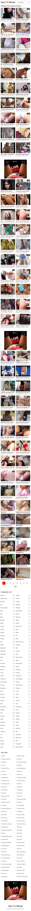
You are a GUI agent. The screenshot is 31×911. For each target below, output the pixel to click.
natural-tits (23, 626)
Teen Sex (19, 759)
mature (23, 614)
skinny (26, 282)
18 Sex (3, 756)
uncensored (23, 706)
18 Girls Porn (5, 839)
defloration (7, 651)
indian (7, 719)
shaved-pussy (23, 685)
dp (14, 222)
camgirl (7, 626)
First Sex (4, 793)
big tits (6, 21)
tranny (27, 140)
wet (23, 731)
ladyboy (8, 36)
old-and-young (23, 641)
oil (23, 635)
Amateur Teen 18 (6, 802)
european (7, 663)
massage (23, 607)
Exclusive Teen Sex (6, 808)
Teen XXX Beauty (21, 851)
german (7, 694)
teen (29, 36)
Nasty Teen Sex (5, 796)
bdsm (25, 192)
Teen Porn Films (21, 780)
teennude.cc (5, 777)
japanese (7, 731)
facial (7, 672)
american (7, 601)
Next (15, 586)
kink (7, 737)
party (23, 654)
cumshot (18, 21)
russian (23, 672)
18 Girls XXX (5, 820)
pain (23, 648)
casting (7, 632)
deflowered (7, 654)
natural (23, 623)
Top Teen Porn (20, 817)
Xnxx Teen (4, 805)
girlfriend (7, 697)
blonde (26, 364)
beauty (7, 623)
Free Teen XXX (20, 870)
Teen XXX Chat (20, 845)
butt (22, 423)
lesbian (23, 595)
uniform (23, 713)
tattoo (23, 697)
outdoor (12, 51)
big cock (12, 267)
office (23, 632)
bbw (7, 614)
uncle (23, 709)
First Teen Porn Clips (22, 876)
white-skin (23, 737)
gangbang (7, 688)
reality (23, 666)
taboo (23, 694)
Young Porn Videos (21, 777)
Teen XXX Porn (5, 768)
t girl (10, 21)
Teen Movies (8, 2)
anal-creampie (7, 607)
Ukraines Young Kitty (7, 830)
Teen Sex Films (21, 808)
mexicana (23, 617)
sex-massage (23, 678)
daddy (7, 644)
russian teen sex (6, 759)
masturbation (12, 140)
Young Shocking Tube (7, 836)
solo (25, 36)
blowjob (11, 66)
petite (26, 222)
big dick (3, 222)
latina (7, 747)
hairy (7, 703)
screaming (23, 675)
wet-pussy (23, 734)
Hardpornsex (5, 827)
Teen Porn (4, 762)
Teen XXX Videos (21, 824)
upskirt (7, 51)
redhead (23, 669)
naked (23, 620)
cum (23, 21)
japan (7, 728)
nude (23, 629)
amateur (18, 81)
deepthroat (7, 648)
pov (17, 192)
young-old (23, 743)
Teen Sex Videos (21, 864)
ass (22, 394)
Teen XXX (19, 830)
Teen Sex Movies (21, 768)
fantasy (7, 685)
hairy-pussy (7, 706)
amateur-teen (7, 598)
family (7, 675)
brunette (26, 394)
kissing (7, 740)
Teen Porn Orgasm (21, 762)
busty (18, 207)
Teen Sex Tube (20, 756)
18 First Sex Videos (6, 842)
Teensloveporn (5, 870)
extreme (7, 669)
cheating (7, 635)
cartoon (7, 629)
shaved (7, 252)
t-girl (23, 691)
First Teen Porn (5, 780)
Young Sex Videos (21, 799)
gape (7, 691)
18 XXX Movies (5, 845)
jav (7, 734)
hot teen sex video (6, 864)
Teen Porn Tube (21, 820)
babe (22, 36)
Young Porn (20, 790)
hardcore (8, 207)
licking (23, 598)
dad (7, 641)
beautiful (7, 620)
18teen (3, 833)
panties (18, 36)
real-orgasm (23, 663)
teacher (23, 700)
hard (7, 713)
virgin (23, 722)
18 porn (3, 771)
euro (7, 660)
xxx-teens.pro (20, 805)
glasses (7, 700)
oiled (23, 638)
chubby (7, 638)
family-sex (7, 678)
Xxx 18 (3, 765)
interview (7, 725)
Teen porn (19, 793)
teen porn (4, 873)
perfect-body (23, 657)
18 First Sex (4, 790)
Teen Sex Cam (20, 842)
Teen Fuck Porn (21, 861)
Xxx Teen (19, 802)
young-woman (23, 747)
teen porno (4, 817)
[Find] (28, 2)
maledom (23, 604)
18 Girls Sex (5, 876)
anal (14, 21)
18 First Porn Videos (6, 824)
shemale (3, 36)
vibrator (23, 719)
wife (23, 740)
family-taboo (7, 682)
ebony (7, 657)
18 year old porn (6, 867)
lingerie (18, 110)
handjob (7, 709)
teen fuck (19, 796)
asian (3, 21)
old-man (23, 644)
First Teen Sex (20, 873)
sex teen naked (6, 858)
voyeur (23, 725)
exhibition (7, 666)
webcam (11, 394)
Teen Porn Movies (6, 854)
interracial (7, 722)
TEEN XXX (19, 811)
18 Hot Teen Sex (6, 783)
